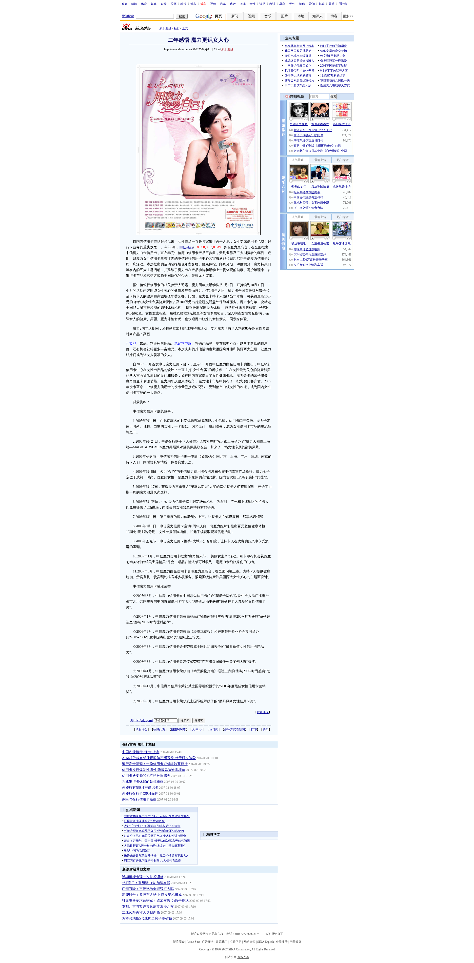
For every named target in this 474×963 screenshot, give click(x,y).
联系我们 (222, 941)
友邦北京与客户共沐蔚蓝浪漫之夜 (148, 906)
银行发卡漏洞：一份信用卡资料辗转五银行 (155, 764)
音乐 (267, 16)
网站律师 (249, 941)
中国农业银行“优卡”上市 (140, 752)
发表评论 (263, 712)
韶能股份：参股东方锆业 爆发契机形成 (152, 895)
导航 (332, 3)
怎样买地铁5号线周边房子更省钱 (147, 918)
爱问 (312, 3)
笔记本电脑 (183, 343)
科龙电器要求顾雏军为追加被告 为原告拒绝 (155, 901)
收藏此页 (159, 729)
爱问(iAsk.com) (141, 720)
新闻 (134, 3)
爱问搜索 (128, 16)
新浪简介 (179, 941)
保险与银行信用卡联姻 (139, 799)
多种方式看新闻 (234, 729)
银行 (177, 28)
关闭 (266, 729)
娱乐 (154, 3)
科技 (183, 3)
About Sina (193, 941)
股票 (174, 3)
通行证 (343, 3)
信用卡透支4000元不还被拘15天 (146, 776)
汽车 (223, 3)
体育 (144, 3)
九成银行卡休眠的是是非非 (142, 782)
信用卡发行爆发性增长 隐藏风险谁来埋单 (153, 770)
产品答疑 (295, 941)
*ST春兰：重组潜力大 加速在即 (146, 883)
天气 (292, 3)
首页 (124, 3)
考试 (272, 3)
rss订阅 (213, 729)
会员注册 (282, 941)
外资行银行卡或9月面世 (140, 793)
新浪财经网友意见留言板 (207, 934)
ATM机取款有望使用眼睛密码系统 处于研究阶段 (159, 758)
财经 (164, 3)
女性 (253, 3)
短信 (302, 3)
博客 (193, 3)
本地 (300, 16)
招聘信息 (235, 941)
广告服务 (208, 941)
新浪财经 (165, 28)
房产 (233, 3)
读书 (262, 3)
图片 (284, 16)
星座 (282, 3)
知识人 (317, 16)
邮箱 (322, 3)
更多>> (348, 16)
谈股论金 (141, 729)
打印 (254, 729)
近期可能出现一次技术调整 (142, 877)
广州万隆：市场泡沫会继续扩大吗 (148, 889)
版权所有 (243, 957)
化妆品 (131, 343)
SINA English (265, 941)
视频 (213, 3)
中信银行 (186, 247)
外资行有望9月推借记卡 (140, 787)
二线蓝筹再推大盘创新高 (141, 912)
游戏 (243, 3)
